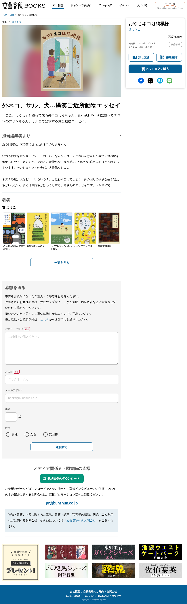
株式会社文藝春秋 (73, 596)
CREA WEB (116, 596)
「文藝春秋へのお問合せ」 (81, 520)
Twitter (150, 80)
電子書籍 (16, 22)
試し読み (144, 57)
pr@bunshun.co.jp (62, 503)
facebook (141, 80)
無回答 (53, 434)
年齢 (7, 409)
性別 (7, 428)
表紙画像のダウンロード (63, 478)
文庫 (12, 15)
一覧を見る (61, 262)
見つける (142, 5)
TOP (4, 15)
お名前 (9, 371)
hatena (160, 80)
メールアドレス (14, 390)
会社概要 (75, 591)
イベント (124, 5)
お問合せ (112, 591)
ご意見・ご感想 (14, 329)
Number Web (103, 596)
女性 (33, 434)
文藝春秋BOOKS (23, 5)
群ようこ (134, 29)
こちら (44, 319)
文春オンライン (89, 596)
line (169, 80)
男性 (15, 434)
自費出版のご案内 (93, 591)
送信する (62, 447)
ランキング (105, 5)
